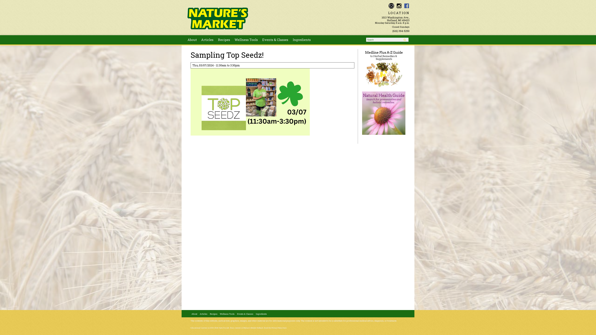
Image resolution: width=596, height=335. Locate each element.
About (192, 40)
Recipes (224, 40)
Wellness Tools (246, 40)
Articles (207, 40)
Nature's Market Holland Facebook (406, 6)
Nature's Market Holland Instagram (399, 6)
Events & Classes (275, 40)
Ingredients (302, 40)
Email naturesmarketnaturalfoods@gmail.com (391, 6)
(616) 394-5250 (400, 31)
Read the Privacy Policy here (275, 328)
